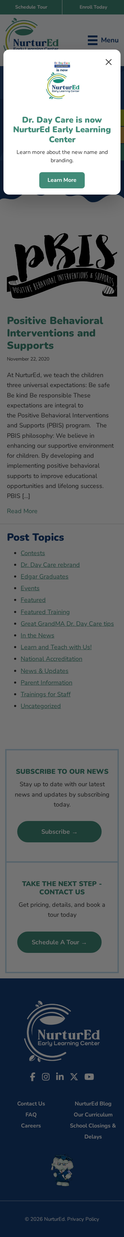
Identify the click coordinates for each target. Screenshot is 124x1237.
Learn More (62, 180)
